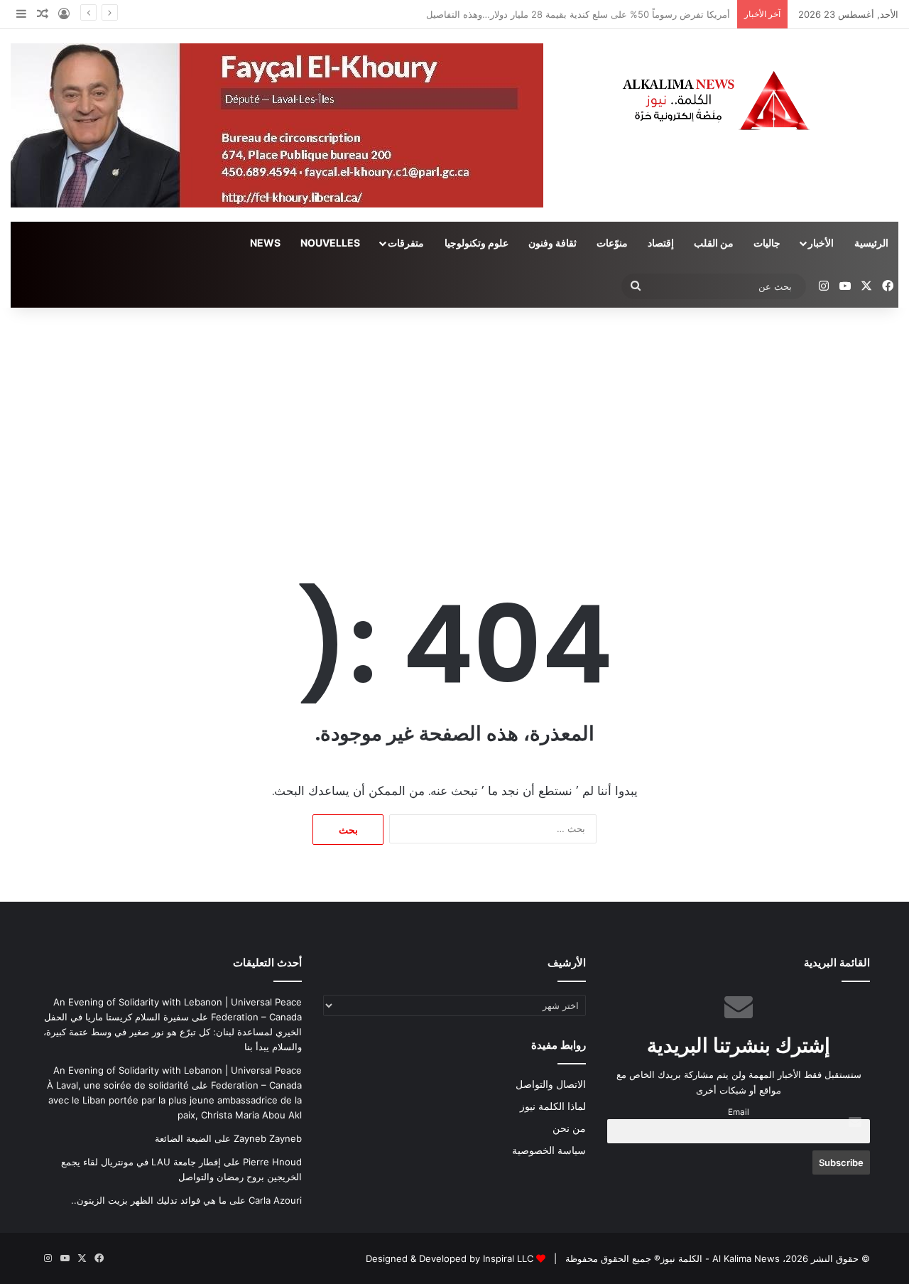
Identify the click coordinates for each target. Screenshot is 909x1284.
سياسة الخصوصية (549, 1150)
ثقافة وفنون (552, 243)
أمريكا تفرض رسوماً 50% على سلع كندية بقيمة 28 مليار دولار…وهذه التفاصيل (578, 14)
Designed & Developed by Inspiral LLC (449, 1258)
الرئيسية (871, 243)
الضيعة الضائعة (183, 1138)
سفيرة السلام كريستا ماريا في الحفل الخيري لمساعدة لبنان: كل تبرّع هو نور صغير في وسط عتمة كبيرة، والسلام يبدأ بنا (172, 1031)
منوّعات (612, 243)
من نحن (569, 1128)
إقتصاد (661, 243)
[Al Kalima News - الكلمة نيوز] (757, 100)
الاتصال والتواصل (551, 1084)
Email (738, 1112)
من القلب (714, 243)
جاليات (766, 243)
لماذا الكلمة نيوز (553, 1106)
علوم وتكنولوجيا (476, 243)
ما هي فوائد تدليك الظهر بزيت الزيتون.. (149, 1200)
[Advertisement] (454, 428)
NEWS (265, 243)
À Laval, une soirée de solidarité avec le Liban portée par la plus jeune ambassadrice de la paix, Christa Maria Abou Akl (174, 1100)
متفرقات (406, 243)
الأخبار (821, 243)
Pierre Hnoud (272, 1161)
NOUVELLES (330, 243)
